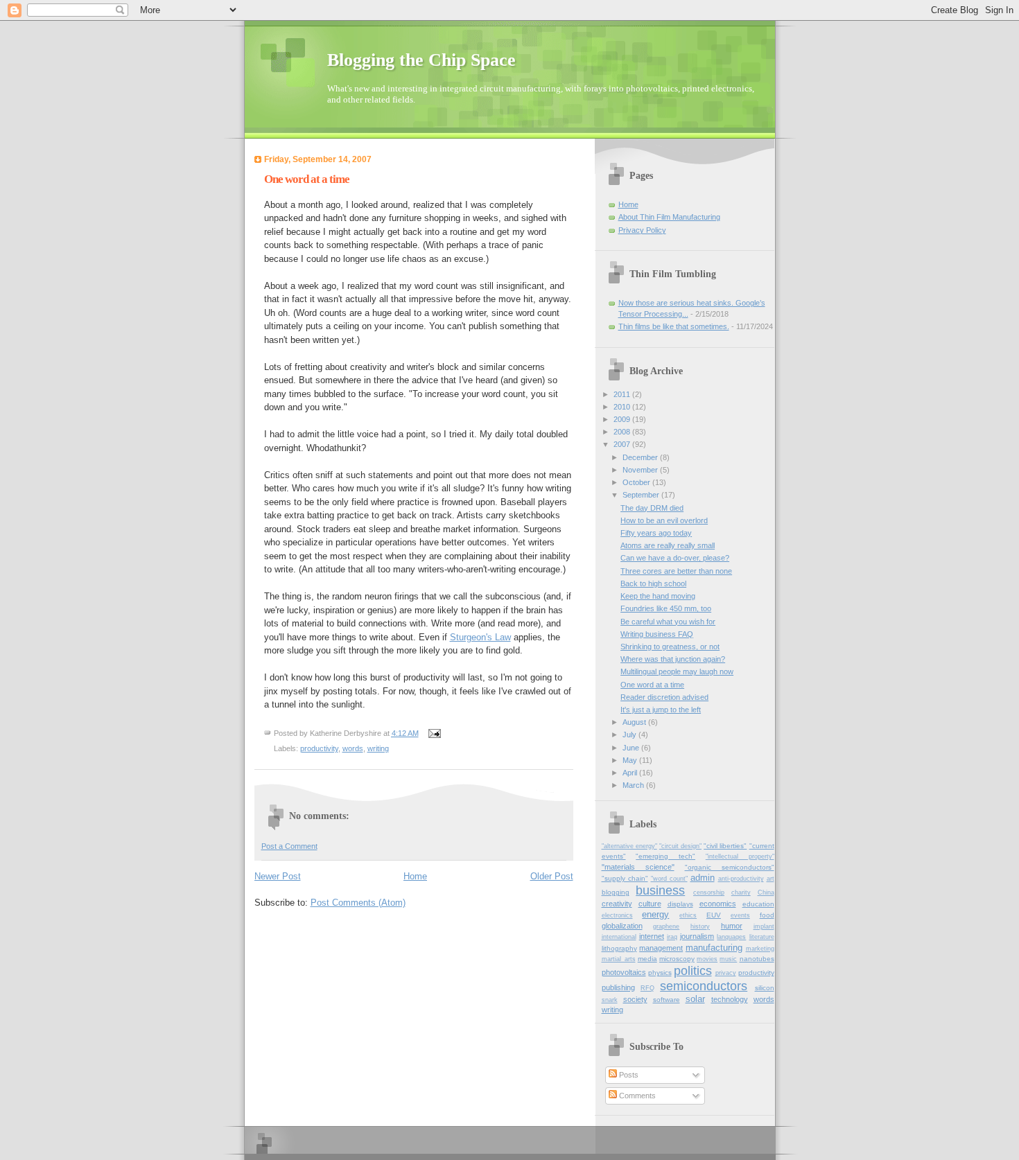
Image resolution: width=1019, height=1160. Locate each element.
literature (761, 936)
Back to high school (653, 583)
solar (695, 999)
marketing (760, 948)
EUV (713, 915)
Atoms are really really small (667, 545)
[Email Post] (434, 733)
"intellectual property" (740, 856)
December (641, 457)
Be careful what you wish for (667, 621)
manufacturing (714, 947)
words (352, 748)
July (630, 734)
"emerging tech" (665, 856)
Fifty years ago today (656, 533)
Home (415, 876)
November (641, 470)
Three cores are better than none (676, 571)
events (740, 915)
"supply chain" (625, 878)
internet (651, 936)
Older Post (551, 876)
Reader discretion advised (664, 697)
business (660, 890)
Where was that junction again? (672, 659)
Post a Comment (289, 846)
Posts (627, 1075)
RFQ (647, 988)
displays (680, 904)
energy (655, 914)
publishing (618, 987)
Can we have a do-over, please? (674, 558)
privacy (725, 972)
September (641, 495)
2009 (622, 419)
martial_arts (619, 959)
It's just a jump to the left (660, 709)
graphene (666, 926)
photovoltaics (624, 972)
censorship (708, 892)
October (637, 482)
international (619, 936)
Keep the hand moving (657, 596)
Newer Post (277, 876)
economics (717, 903)
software (666, 999)
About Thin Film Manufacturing (669, 217)
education (758, 904)
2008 (622, 432)
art (770, 878)
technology (729, 999)
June (631, 748)
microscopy (677, 959)
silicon (764, 988)
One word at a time (652, 684)
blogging (615, 892)
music (728, 959)
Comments (636, 1095)
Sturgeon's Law (480, 637)
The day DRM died (651, 508)
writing (378, 748)
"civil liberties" (725, 846)
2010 (622, 407)
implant (764, 926)
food (767, 915)
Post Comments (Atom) (358, 902)
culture (649, 903)
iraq (672, 936)
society (635, 999)
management (661, 948)
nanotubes (757, 959)
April (630, 772)
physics (660, 972)
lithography (619, 948)
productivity (319, 748)
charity (741, 892)
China (766, 892)
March (634, 785)
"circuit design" (680, 846)
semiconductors (703, 986)
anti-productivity (741, 878)
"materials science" (638, 867)
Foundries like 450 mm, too (665, 608)
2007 (622, 444)
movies (707, 959)
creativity (617, 903)
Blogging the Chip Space (421, 60)
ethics (688, 915)
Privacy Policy (642, 230)
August (635, 722)
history (700, 926)
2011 (622, 394)
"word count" (669, 878)
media (647, 959)
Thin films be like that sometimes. (673, 326)
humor (731, 926)
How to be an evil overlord (664, 520)
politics (693, 971)
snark (610, 999)
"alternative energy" (629, 846)
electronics (617, 915)
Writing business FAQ (656, 634)
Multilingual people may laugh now (676, 671)
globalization (622, 926)
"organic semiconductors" (729, 867)
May (630, 760)
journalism (697, 936)
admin (702, 877)
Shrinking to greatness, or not (670, 646)
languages (731, 936)
